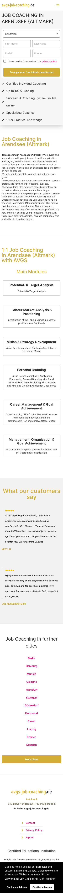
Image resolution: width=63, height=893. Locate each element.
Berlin (31, 658)
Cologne (31, 681)
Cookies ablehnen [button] (17, 887)
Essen (31, 721)
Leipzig (31, 729)
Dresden (31, 744)
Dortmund (31, 713)
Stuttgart (31, 697)
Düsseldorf (31, 705)
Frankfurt (31, 689)
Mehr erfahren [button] (47, 878)
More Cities (31, 759)
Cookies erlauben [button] (42, 887)
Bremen (31, 737)
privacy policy (49, 61)
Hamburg (31, 666)
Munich (31, 673)
